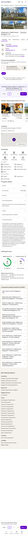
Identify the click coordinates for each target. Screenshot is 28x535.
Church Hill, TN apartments (7, 406)
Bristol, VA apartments (6, 419)
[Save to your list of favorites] (24, 9)
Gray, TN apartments (6, 402)
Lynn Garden (4, 395)
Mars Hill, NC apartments (7, 424)
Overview (4, 39)
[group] (12, 108)
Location (23, 39)
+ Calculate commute (11, 46)
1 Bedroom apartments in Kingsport (9, 390)
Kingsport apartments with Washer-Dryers (11, 382)
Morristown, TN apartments (7, 411)
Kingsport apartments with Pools (9, 380)
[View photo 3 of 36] (20, 25)
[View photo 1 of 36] (14, 14)
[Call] (22, 2)
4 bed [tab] (3, 73)
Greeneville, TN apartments (7, 415)
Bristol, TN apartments (6, 432)
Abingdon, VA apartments (7, 408)
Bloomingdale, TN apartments (8, 400)
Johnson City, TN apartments (8, 426)
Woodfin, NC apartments (7, 421)
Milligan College (4, 445)
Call (25, 49)
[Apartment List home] (6, 2)
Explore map (21, 144)
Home (2, 5)
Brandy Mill (5, 114)
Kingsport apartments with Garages (9, 378)
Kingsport (11, 5)
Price (9, 39)
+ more (22, 56)
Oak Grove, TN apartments (7, 404)
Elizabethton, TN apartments (8, 413)
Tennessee (6, 5)
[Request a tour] (25, 2)
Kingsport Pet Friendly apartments (9, 385)
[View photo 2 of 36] (7, 25)
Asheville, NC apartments (7, 430)
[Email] (19, 2)
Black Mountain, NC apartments (8, 428)
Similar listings (15, 39)
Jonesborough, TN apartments (8, 417)
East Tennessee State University (9, 442)
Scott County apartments (7, 437)
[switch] (14, 68)
